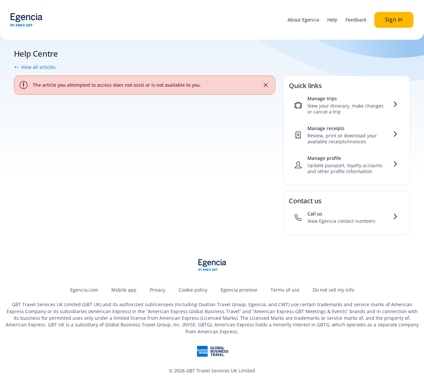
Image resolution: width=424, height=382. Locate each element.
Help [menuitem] (332, 20)
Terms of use (285, 290)
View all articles (38, 67)
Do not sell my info (333, 290)
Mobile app (123, 290)
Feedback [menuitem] (355, 20)
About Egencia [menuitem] (303, 20)
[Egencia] (26, 19)
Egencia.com (84, 290)
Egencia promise (239, 290)
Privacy (157, 290)
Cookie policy (193, 290)
